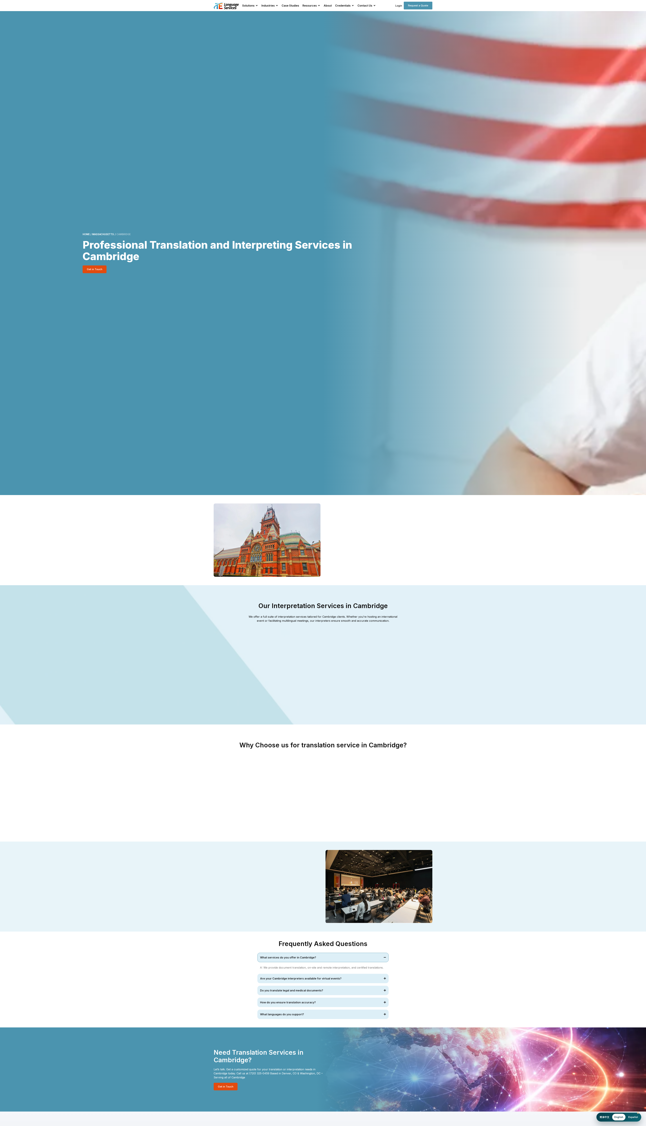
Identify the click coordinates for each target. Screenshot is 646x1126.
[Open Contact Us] (374, 6)
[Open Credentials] (352, 6)
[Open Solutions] (256, 6)
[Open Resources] (319, 6)
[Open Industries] (277, 6)
